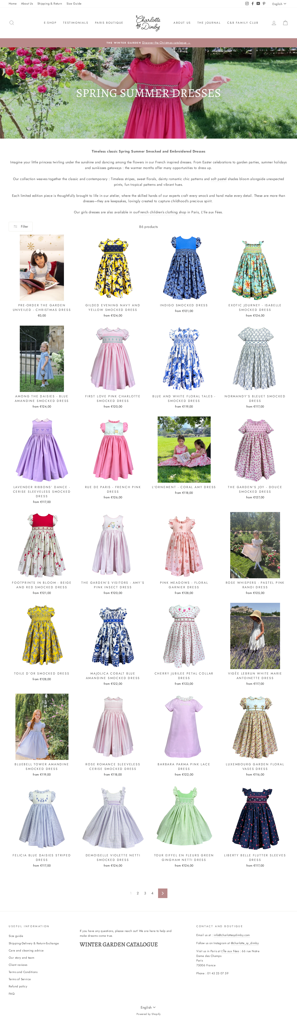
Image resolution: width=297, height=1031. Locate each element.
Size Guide (74, 3)
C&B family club (242, 23)
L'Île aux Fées (230, 951)
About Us (27, 3)
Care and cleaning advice (26, 950)
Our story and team (21, 957)
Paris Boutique (109, 23)
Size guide (16, 936)
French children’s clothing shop (162, 212)
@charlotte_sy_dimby (245, 943)
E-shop (50, 23)
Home (13, 3)
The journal (209, 23)
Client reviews (18, 965)
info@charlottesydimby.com (232, 935)
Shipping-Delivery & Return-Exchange (34, 943)
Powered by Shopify (148, 1014)
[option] (148, 42)
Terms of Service (20, 979)
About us (182, 23)
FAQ (12, 993)
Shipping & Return (49, 3)
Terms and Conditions (23, 972)
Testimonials (75, 23)
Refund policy (18, 986)
